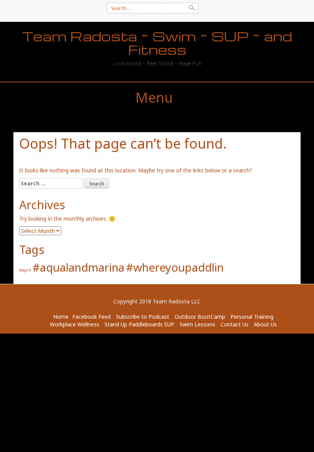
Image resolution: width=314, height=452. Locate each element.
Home (61, 316)
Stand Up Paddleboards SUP (139, 324)
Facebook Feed (91, 316)
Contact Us (235, 324)
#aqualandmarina (78, 267)
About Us (265, 324)
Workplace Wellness (74, 324)
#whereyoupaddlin (175, 267)
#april (25, 270)
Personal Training (252, 316)
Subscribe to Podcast (142, 316)
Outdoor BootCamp (200, 316)
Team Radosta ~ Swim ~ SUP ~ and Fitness (157, 42)
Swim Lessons (197, 324)
